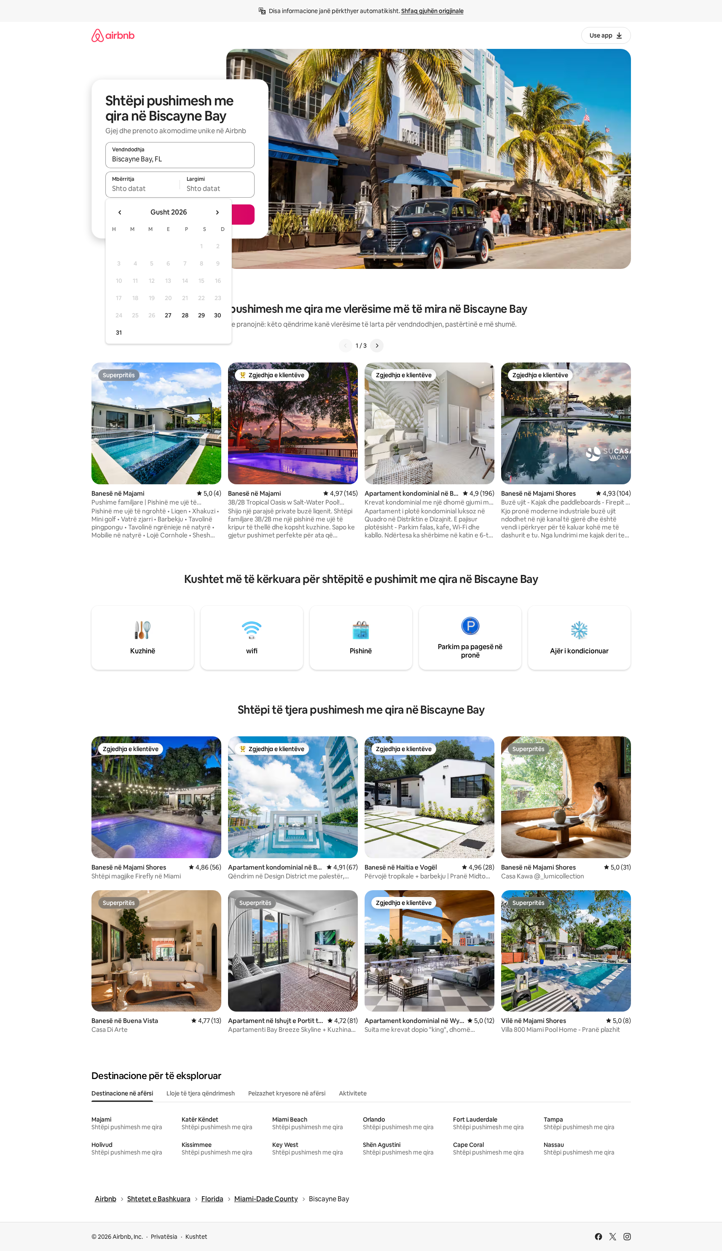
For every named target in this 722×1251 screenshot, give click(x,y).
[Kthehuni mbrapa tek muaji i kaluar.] (120, 212)
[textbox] (142, 188)
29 (201, 315)
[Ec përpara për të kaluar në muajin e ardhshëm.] (217, 212)
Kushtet (196, 1236)
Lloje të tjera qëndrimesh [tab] (200, 1093)
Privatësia (164, 1236)
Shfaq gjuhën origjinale (432, 11)
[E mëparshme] (345, 345)
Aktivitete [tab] (353, 1093)
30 (217, 315)
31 (119, 332)
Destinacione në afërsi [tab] (122, 1093)
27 (168, 315)
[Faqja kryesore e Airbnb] (112, 35)
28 (185, 315)
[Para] (377, 345)
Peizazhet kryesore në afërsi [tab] (286, 1093)
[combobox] (180, 159)
